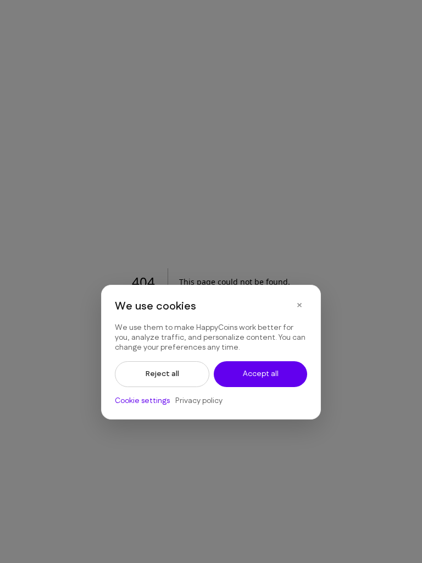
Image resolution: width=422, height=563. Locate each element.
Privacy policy (199, 401)
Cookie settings (142, 401)
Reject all (162, 373)
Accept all (261, 373)
